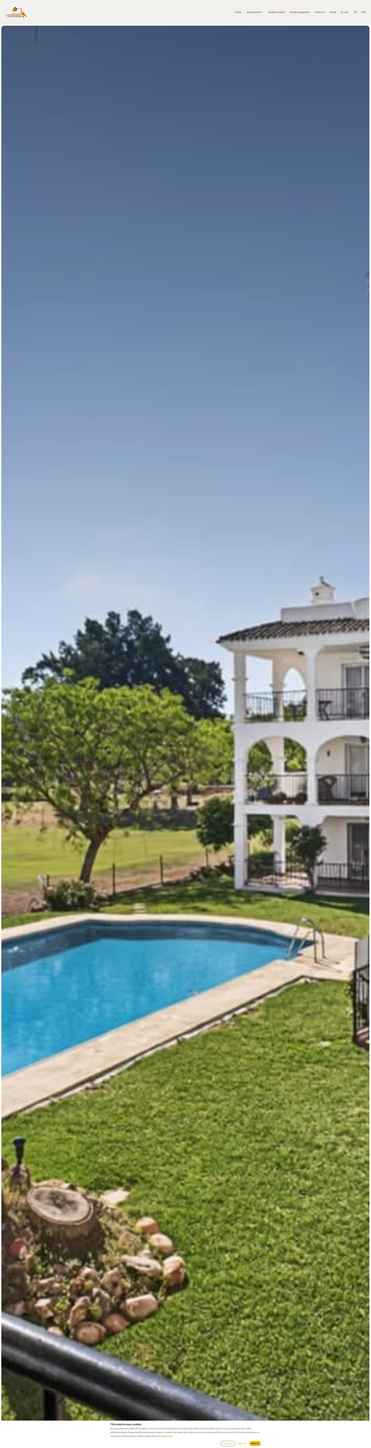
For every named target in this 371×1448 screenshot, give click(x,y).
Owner (333, 12)
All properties (254, 12)
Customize (228, 1443)
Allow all (255, 1443)
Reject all (242, 1443)
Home (238, 12)
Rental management (300, 12)
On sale (345, 12)
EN (355, 12)
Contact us (319, 12)
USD (363, 12)
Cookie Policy (167, 1436)
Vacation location (276, 12)
